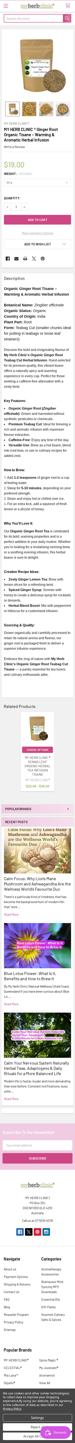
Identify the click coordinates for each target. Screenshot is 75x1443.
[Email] (16, 258)
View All (44, 1383)
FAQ (6, 1299)
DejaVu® (9, 1383)
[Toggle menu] (5, 6)
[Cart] (68, 6)
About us (10, 1269)
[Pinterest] (42, 258)
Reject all (38, 1427)
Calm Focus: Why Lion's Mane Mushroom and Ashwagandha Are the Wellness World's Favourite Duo (37, 883)
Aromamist (47, 1375)
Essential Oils (50, 1299)
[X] (34, 258)
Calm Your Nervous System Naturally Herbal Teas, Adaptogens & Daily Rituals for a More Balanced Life (36, 1068)
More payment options (37, 233)
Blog (7, 1307)
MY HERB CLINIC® (16, 1360)
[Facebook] (7, 258)
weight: (18, 174)
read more (11, 914)
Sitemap (10, 1330)
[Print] (25, 258)
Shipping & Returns (17, 1284)
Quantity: (12, 198)
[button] (37, 244)
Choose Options (37, 749)
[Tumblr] (55, 1232)
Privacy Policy (13, 1322)
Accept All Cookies (37, 1436)
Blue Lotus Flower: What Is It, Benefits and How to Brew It (30, 976)
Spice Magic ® (48, 1360)
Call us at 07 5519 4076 (37, 1220)
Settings (37, 1417)
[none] (37, 65)
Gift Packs (48, 1307)
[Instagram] (46, 1232)
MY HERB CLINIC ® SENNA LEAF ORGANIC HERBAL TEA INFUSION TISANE (37, 765)
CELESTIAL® (13, 1368)
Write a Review (14, 147)
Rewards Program (16, 1314)
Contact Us (11, 1292)
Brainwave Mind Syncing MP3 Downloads (52, 1287)
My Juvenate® (48, 1368)
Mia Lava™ (11, 1375)
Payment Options (16, 1277)
